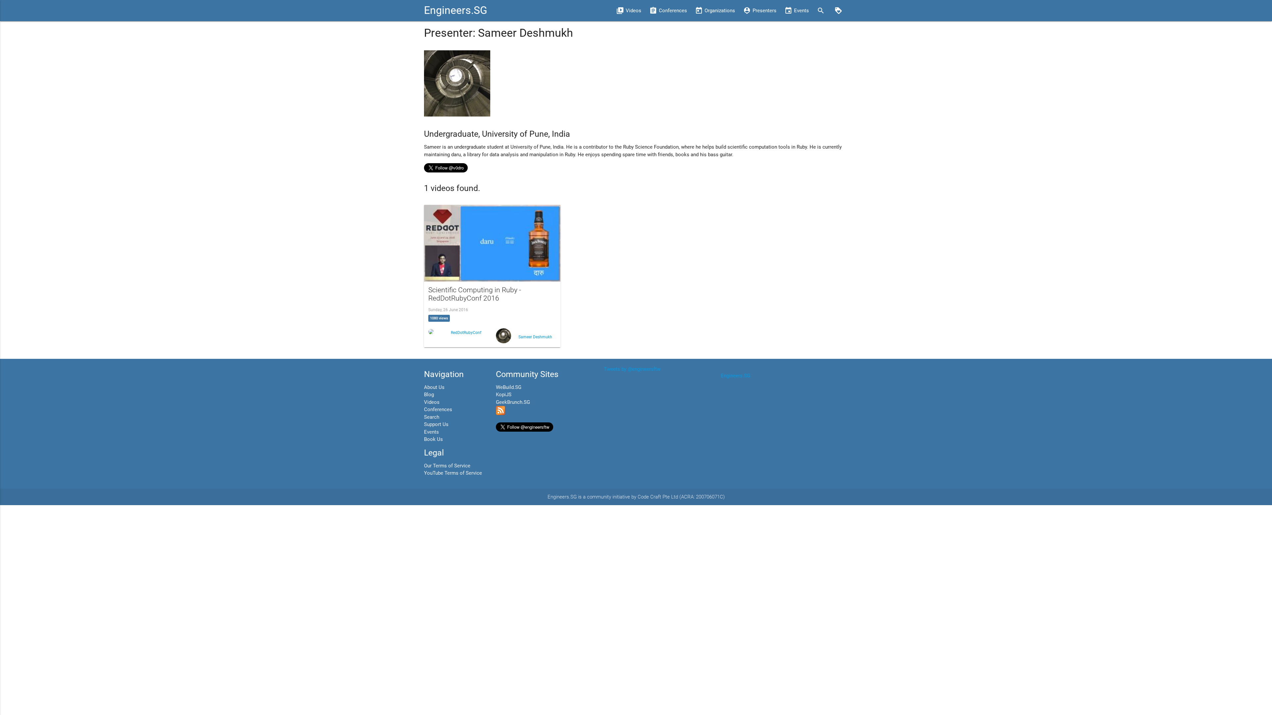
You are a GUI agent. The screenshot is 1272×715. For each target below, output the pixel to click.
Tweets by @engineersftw (632, 369)
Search (431, 417)
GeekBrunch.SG (513, 402)
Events (431, 432)
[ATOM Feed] (500, 413)
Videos (432, 402)
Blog (429, 395)
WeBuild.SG (508, 387)
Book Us (433, 439)
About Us (434, 387)
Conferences (438, 409)
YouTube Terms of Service (453, 473)
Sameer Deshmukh (535, 337)
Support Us (436, 424)
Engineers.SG (455, 10)
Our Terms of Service (447, 466)
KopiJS (503, 395)
